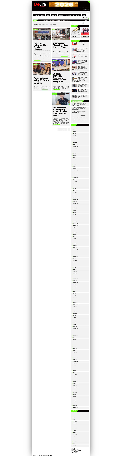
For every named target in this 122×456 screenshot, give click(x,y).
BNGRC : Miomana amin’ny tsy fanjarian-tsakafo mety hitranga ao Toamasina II (82, 85)
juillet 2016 (75, 392)
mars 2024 (75, 190)
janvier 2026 (75, 142)
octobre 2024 (75, 175)
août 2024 (74, 179)
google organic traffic (74, 449)
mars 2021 (75, 269)
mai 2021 (74, 265)
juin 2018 (74, 341)
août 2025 (74, 153)
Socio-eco (79, 7)
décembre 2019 (75, 302)
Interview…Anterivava (76, 425)
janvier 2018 (75, 352)
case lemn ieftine (74, 452)
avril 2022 (74, 240)
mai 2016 (74, 396)
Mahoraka (74, 432)
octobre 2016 (75, 385)
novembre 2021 (75, 251)
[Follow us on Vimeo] (84, 9)
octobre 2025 (75, 148)
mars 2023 (75, 216)
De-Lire (74, 414)
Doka (74, 417)
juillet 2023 (75, 208)
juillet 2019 (75, 313)
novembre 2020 (75, 278)
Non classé (75, 434)
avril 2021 (74, 267)
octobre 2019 (75, 306)
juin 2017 (74, 368)
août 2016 (74, 390)
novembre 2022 (75, 225)
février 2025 (75, 166)
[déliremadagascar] (40, 4)
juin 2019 (74, 315)
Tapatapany (76, 7)
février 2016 (75, 403)
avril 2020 (74, 293)
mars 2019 (75, 322)
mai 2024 (74, 186)
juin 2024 (74, 183)
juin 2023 (74, 210)
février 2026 (75, 140)
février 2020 (75, 297)
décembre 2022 (75, 223)
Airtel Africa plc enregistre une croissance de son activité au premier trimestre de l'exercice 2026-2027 (80, 56)
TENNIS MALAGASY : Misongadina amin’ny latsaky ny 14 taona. (60, 45)
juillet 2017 (75, 365)
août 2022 (74, 232)
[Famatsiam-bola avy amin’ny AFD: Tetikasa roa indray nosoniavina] (42, 69)
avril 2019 (74, 319)
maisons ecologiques (74, 451)
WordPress (50, 455)
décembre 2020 (75, 276)
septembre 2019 (75, 308)
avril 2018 (74, 346)
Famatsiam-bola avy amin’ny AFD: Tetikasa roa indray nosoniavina (41, 81)
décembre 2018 (75, 328)
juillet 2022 (75, 234)
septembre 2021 (75, 256)
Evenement (75, 421)
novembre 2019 (75, 304)
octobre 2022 (75, 227)
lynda (63, 60)
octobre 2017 (75, 359)
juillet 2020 (75, 286)
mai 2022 (74, 238)
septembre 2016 (75, 387)
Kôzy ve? (74, 430)
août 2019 (74, 311)
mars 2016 (75, 401)
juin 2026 (74, 131)
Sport (54, 29)
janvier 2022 (75, 247)
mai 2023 (74, 212)
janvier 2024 (75, 194)
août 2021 (74, 258)
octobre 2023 (75, 201)
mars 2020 (75, 295)
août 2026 (74, 126)
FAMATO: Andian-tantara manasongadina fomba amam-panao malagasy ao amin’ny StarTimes (79, 68)
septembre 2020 (75, 282)
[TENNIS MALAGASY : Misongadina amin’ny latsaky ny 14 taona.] (61, 34)
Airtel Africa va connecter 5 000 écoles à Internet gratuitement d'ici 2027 (82, 73)
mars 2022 (75, 243)
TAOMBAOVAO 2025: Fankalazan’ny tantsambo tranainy (78, 105)
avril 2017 (74, 372)
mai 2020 (74, 291)
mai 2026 (74, 133)
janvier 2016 (75, 405)
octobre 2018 (75, 333)
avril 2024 (74, 188)
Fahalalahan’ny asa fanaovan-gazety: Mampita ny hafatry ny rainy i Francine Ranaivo (60, 111)
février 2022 (75, 245)
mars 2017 (75, 374)
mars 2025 (75, 164)
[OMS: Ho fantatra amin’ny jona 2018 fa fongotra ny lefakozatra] (42, 34)
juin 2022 (74, 236)
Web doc (74, 445)
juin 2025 (74, 157)
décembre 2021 (75, 249)
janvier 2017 (75, 379)
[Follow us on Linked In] (88, 9)
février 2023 (75, 219)
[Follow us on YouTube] (86, 9)
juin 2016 (74, 394)
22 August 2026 (85, 17)
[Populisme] (75, 30)
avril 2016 (74, 398)
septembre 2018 (75, 335)
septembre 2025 (75, 151)
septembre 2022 (75, 229)
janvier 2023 (75, 221)
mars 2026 (75, 137)
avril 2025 (74, 162)
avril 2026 (74, 135)
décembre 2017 (75, 354)
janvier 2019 (75, 326)
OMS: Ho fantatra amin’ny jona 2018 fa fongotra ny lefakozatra (41, 46)
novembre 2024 (75, 172)
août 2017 (74, 363)
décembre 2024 (75, 170)
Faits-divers (75, 423)
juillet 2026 (75, 129)
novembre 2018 (75, 330)
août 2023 (74, 205)
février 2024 (75, 192)
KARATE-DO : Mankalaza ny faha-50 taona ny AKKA (80, 121)
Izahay (88, 7)
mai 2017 (74, 370)
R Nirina (45, 29)
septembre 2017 (75, 361)
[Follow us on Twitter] (85, 9)
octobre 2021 (75, 254)
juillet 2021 (75, 260)
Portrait (74, 439)
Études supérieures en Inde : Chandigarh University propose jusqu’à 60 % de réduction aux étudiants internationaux (79, 50)
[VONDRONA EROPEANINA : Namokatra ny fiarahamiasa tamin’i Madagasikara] (61, 65)
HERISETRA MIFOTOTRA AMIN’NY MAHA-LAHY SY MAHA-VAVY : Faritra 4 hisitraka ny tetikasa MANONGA (79, 62)
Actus (67, 7)
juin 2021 (74, 262)
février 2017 (75, 376)
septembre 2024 (75, 177)
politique (72, 7)
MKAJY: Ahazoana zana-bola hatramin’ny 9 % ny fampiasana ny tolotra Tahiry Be (80, 91)
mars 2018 (75, 348)
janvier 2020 (75, 300)
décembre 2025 (75, 144)
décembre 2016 (75, 381)
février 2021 (75, 271)
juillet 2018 (75, 339)
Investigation (84, 7)
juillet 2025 (75, 155)
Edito (69, 7)
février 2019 (75, 324)
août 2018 (74, 337)
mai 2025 (74, 159)
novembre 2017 (75, 357)
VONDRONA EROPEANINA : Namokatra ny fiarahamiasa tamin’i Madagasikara (60, 78)
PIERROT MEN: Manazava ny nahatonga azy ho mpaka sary (82, 96)
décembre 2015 (75, 407)
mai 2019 (74, 317)
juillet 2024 (75, 181)
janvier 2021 (75, 273)
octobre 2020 (75, 280)
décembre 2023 (75, 197)
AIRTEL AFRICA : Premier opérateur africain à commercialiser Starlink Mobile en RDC (79, 44)
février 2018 (75, 350)
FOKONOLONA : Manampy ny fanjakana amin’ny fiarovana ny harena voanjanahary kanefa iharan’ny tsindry (80, 116)
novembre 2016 (75, 383)
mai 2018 (74, 344)
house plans (73, 448)
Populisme (74, 36)
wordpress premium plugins (76, 450)
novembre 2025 (75, 146)
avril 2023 (74, 214)
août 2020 (74, 284)
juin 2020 (74, 289)
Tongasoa (63, 7)
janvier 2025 (75, 168)
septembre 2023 (75, 203)
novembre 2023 (75, 199)
